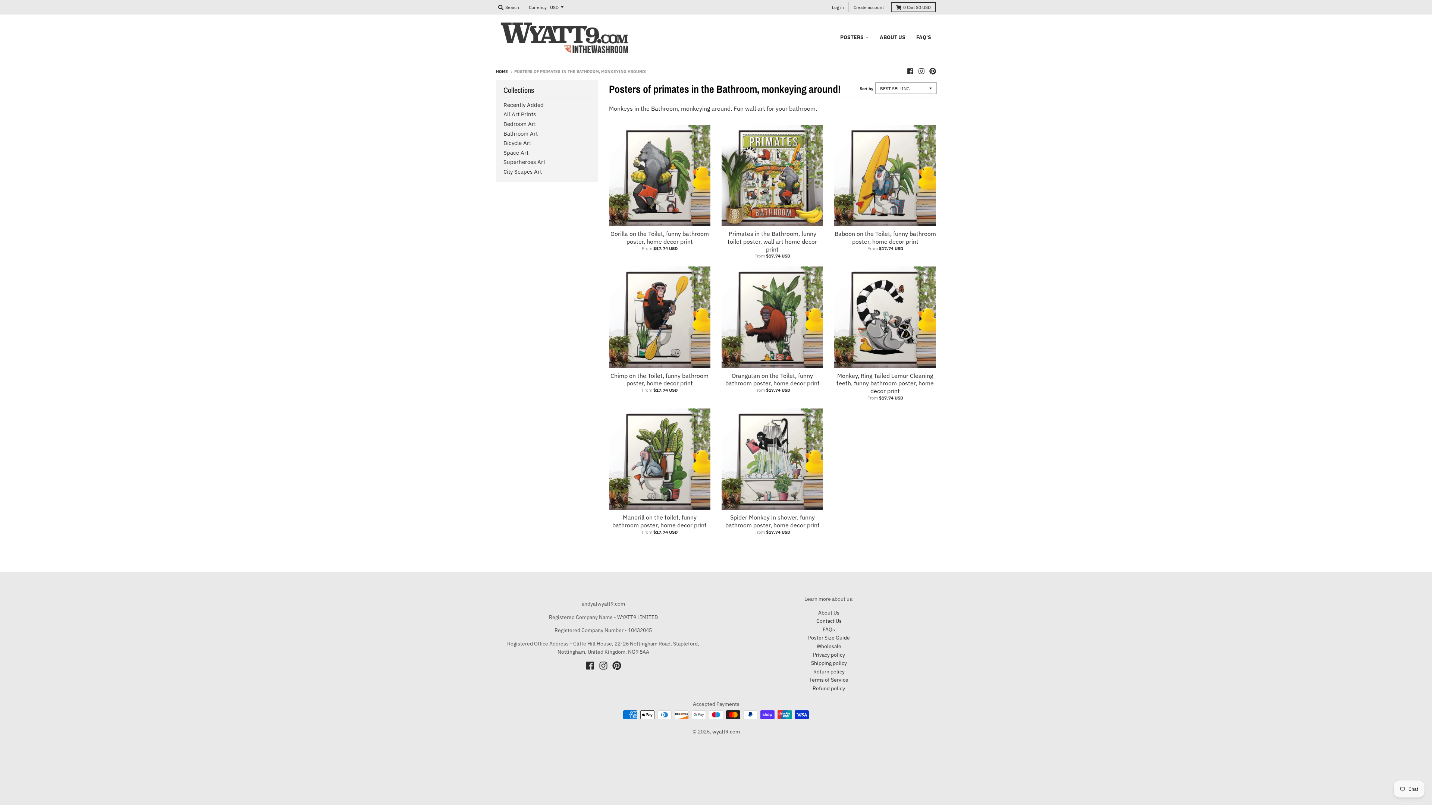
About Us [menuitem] (892, 37)
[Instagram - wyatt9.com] (921, 71)
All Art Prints (519, 114)
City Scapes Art (522, 171)
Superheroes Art (524, 161)
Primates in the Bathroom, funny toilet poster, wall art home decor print (772, 241)
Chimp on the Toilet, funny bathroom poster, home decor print (659, 379)
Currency (538, 7)
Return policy (829, 671)
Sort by (866, 88)
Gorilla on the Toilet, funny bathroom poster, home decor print (659, 237)
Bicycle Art (517, 142)
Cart (917, 7)
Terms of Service (828, 679)
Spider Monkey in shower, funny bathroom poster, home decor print (772, 521)
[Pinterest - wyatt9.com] (932, 71)
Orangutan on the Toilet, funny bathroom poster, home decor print (772, 379)
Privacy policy (829, 654)
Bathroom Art (520, 133)
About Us (828, 612)
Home (502, 71)
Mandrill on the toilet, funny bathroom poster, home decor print (659, 521)
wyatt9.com (726, 731)
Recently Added (523, 104)
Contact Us (829, 621)
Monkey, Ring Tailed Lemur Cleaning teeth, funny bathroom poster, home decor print (885, 383)
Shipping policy (829, 663)
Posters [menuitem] (852, 37)
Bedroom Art (519, 123)
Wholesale (829, 646)
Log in (838, 7)
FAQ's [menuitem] (923, 37)
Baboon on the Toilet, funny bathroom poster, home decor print (885, 237)
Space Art (515, 152)
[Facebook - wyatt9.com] (910, 71)
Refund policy (829, 688)
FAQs (829, 629)
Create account (869, 7)
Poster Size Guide (829, 637)
